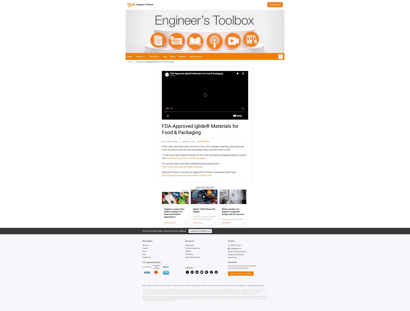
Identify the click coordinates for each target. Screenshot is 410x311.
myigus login (189, 245)
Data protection (207, 285)
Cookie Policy (218, 285)
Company (156, 285)
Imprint (226, 285)
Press (144, 251)
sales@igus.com (236, 248)
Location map (195, 285)
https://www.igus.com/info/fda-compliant (186, 158)
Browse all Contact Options (237, 251)
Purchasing (186, 285)
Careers (145, 248)
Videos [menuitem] (173, 57)
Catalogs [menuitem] (182, 57)
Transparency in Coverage (255, 285)
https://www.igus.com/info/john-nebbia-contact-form (187, 175)
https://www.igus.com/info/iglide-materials (182, 167)
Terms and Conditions (237, 285)
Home (129, 57)
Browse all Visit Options (236, 254)
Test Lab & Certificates (192, 257)
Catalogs (188, 251)
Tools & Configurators (192, 248)
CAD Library (189, 254)
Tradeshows (147, 257)
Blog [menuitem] (165, 57)
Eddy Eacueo (204, 141)
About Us (146, 245)
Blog (144, 254)
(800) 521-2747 (236, 245)
